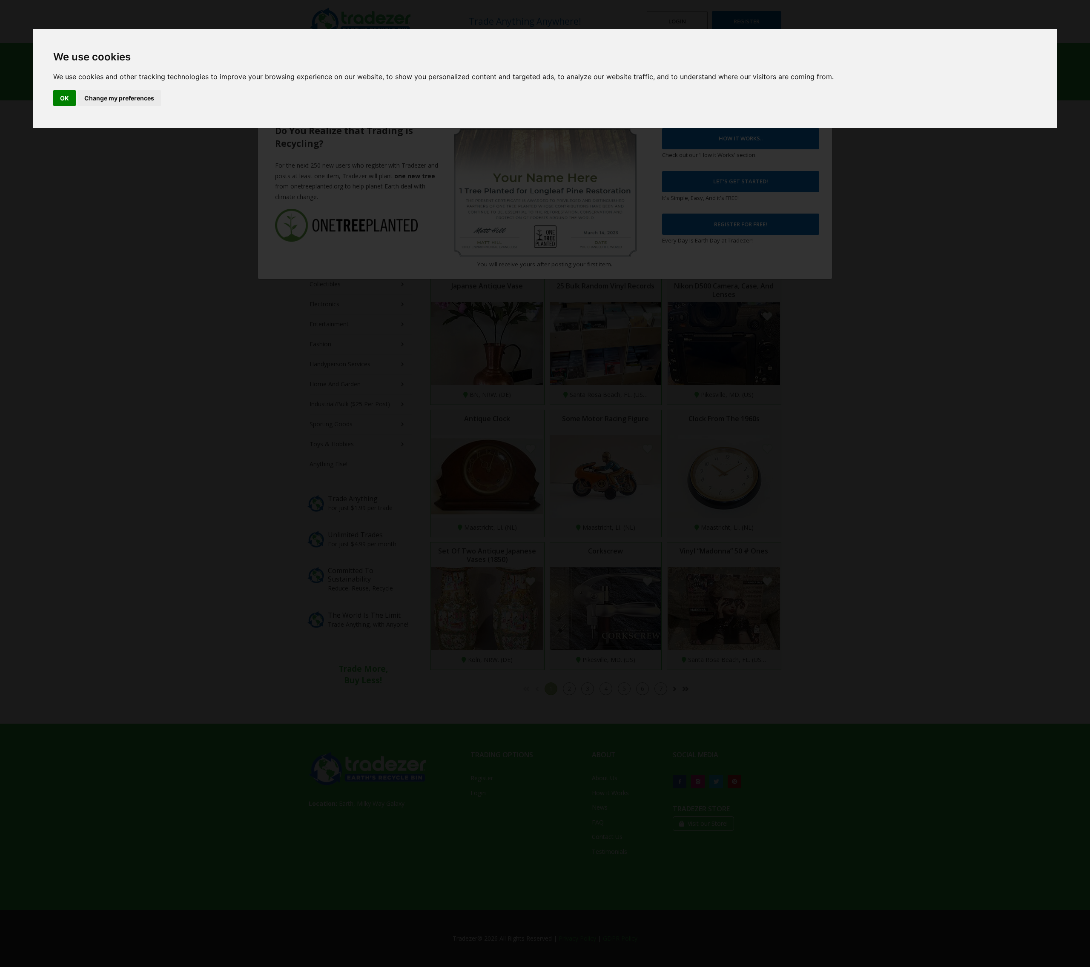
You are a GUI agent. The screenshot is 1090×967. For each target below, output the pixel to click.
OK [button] (64, 98)
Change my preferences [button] (119, 98)
